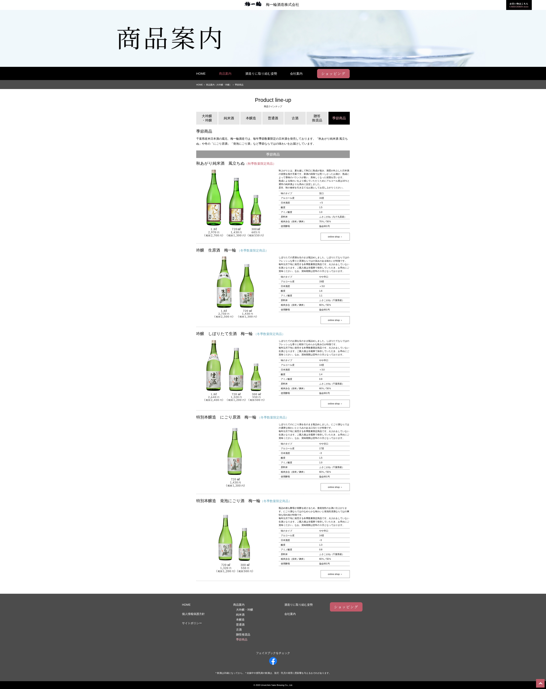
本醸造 (251, 118)
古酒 (295, 118)
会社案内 (296, 73)
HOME (201, 73)
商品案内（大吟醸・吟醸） (219, 84)
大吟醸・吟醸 (207, 118)
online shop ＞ (335, 236)
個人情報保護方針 (193, 613)
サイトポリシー (192, 623)
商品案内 (225, 73)
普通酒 (273, 118)
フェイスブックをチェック (273, 653)
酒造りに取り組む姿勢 (261, 73)
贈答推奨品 (317, 118)
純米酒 (229, 118)
